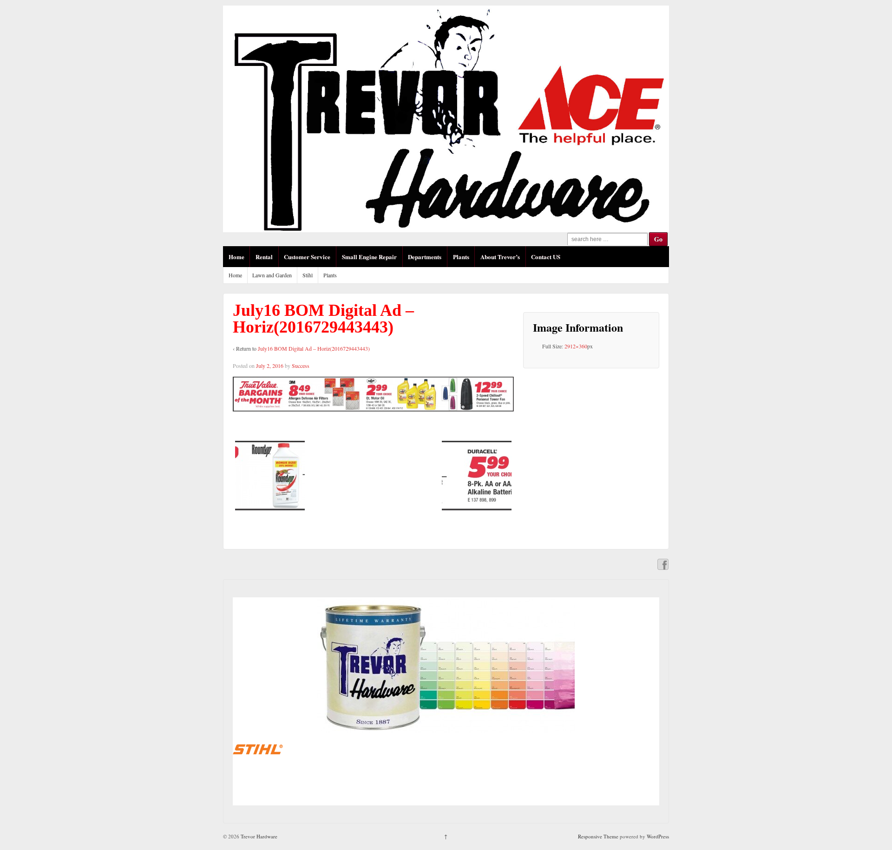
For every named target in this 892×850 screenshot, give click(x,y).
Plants (461, 256)
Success (300, 365)
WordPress (658, 836)
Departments (424, 256)
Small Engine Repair (369, 256)
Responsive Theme (598, 836)
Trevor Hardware (258, 836)
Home (236, 256)
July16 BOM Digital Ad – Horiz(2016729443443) (314, 348)
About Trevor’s (500, 256)
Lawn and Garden (272, 275)
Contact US (545, 256)
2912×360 (575, 346)
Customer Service (307, 256)
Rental (264, 256)
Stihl (307, 275)
